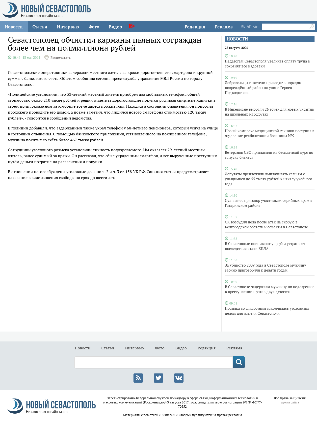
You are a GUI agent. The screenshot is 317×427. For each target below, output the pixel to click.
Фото (94, 27)
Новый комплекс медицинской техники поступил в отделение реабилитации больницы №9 (269, 133)
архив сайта (290, 402)
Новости (14, 27)
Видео (115, 27)
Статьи (39, 27)
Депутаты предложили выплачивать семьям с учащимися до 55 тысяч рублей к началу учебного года (268, 178)
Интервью (68, 27)
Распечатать (61, 57)
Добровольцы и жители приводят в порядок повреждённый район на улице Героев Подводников (263, 87)
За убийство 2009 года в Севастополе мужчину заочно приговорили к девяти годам (265, 268)
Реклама (224, 27)
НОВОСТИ (237, 39)
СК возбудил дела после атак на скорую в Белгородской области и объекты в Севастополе (266, 224)
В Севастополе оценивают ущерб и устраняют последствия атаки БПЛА (265, 246)
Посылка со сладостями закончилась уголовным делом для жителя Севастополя (267, 311)
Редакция (195, 27)
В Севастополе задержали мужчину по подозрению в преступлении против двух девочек (270, 289)
